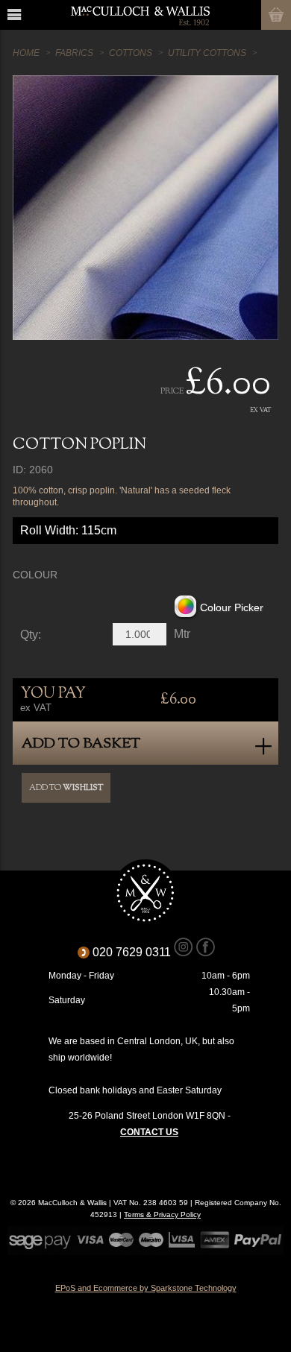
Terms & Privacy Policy (162, 1214)
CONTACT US (149, 1132)
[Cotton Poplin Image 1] (145, 207)
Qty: (30, 635)
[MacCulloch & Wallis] (140, 15)
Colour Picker (231, 607)
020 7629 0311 (137, 952)
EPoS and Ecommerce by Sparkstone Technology (146, 1287)
